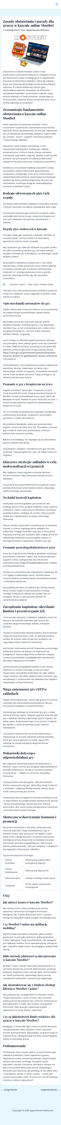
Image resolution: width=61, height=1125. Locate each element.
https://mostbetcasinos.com (34, 563)
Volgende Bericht (50, 1090)
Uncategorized (12, 30)
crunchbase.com (33, 657)
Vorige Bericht (9, 1090)
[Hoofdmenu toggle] (57, 4)
